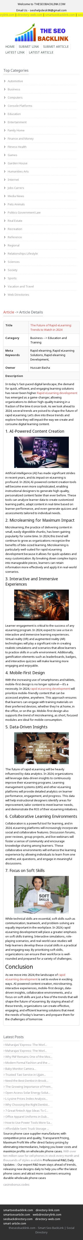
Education (14, 114)
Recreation (15, 229)
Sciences (14, 262)
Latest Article (41, 52)
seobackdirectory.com (18, 1219)
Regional (13, 245)
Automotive (15, 81)
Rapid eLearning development (57, 393)
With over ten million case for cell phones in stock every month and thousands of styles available (41, 1155)
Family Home (16, 130)
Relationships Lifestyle (23, 254)
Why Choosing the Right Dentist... (27, 1105)
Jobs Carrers (16, 188)
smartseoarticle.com (16, 1214)
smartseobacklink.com (53, 15)
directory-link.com (48, 1210)
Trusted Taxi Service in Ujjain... (25, 1075)
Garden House (17, 163)
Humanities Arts (18, 171)
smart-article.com (14, 1223)
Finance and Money (21, 139)
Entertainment (17, 122)
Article (8, 312)
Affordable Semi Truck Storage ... (27, 1129)
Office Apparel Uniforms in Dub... (27, 1117)
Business (14, 89)
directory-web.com (22, 15)
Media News (16, 196)
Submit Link (29, 46)
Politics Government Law (24, 212)
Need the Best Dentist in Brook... (26, 1081)
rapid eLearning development (50, 689)
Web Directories (18, 295)
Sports (12, 278)
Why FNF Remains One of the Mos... (28, 1057)
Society (12, 270)
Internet (13, 180)
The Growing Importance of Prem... (28, 1087)
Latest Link (15, 52)
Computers (15, 97)
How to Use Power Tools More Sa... (28, 1123)
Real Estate (15, 221)
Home (10, 46)
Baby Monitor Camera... (20, 1069)
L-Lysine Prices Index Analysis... (26, 1099)
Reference (15, 237)
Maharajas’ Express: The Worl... (26, 1045)
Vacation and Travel (21, 286)
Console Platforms (20, 106)
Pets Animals (16, 204)
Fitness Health (17, 147)
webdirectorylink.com (47, 1214)
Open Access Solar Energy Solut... (27, 1093)
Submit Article (56, 46)
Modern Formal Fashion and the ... (27, 1063)
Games (12, 155)
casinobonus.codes (16, 1185)
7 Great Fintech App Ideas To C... (26, 1111)
